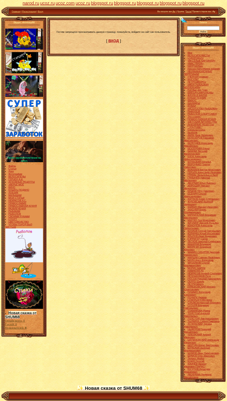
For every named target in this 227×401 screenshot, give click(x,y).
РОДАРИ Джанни (197, 297)
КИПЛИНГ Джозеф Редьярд (203, 223)
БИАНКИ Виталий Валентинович (195, 152)
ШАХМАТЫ (194, 103)
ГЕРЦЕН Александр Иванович (204, 172)
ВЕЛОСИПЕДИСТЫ (199, 55)
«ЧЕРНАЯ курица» (198, 76)
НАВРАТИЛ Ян (196, 270)
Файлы (12, 166)
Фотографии (15, 174)
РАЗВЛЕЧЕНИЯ (17, 208)
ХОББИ (192, 106)
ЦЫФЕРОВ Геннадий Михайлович (197, 330)
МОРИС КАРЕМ (196, 268)
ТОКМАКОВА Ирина (199, 310)
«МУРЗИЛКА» (195, 66)
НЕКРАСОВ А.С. (17, 200)
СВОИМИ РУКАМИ (19, 216)
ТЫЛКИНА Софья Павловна (203, 321)
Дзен (11, 171)
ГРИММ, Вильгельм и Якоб (203, 175)
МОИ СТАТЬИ (16, 198)
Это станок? (194, 116)
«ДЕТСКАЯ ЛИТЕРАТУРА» (202, 122)
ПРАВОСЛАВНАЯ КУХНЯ (22, 205)
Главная (16, 11)
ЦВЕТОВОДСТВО (18, 221)
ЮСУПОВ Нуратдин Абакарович (197, 370)
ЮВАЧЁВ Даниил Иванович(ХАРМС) (195, 365)
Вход (40, 11)
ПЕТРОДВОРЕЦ (197, 82)
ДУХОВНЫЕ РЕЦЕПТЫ (21, 182)
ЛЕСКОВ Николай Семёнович (204, 241)
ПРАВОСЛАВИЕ (17, 203)
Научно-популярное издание (204, 68)
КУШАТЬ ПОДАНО (18, 190)
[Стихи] (24, 308)
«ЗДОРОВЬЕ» (196, 58)
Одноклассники (196, 129)
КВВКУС (192, 100)
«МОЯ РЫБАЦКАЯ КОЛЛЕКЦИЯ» (196, 86)
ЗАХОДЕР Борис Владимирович (195, 211)
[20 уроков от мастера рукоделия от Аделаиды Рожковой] (24, 161)
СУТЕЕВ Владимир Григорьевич (196, 306)
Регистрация (29, 11)
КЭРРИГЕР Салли (198, 238)
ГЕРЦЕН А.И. (15, 179)
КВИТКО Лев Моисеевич (201, 220)
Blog (190, 52)
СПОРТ (12, 219)
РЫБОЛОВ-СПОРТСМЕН (202, 114)
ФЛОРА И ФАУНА (197, 95)
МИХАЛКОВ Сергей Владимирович (196, 264)
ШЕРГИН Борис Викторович (203, 345)
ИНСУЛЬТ (193, 79)
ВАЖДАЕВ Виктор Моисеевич (204, 169)
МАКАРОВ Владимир (199, 244)
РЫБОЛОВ (14, 213)
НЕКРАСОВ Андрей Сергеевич (205, 273)
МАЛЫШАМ (15, 195)
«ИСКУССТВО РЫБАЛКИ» (202, 108)
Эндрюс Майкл (196, 358)
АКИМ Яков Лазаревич (200, 135)
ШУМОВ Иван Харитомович (203, 353)
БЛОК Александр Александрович (195, 157)
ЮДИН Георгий (196, 361)
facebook (193, 132)
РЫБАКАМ (14, 211)
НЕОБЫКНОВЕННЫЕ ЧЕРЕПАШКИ (198, 72)
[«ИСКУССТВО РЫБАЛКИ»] (24, 277)
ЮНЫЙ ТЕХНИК (197, 98)
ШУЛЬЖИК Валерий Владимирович (197, 349)
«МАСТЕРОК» (196, 63)
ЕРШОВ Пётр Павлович (201, 191)
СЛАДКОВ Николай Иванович (204, 302)
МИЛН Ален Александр (200, 260)
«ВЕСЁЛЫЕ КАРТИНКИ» (201, 60)
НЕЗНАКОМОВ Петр (199, 276)
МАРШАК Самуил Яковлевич (204, 257)
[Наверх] (183, 19)
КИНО (11, 187)
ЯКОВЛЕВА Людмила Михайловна (197, 375)
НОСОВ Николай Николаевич (204, 278)
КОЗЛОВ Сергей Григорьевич (204, 231)
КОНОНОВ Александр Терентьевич (198, 227)
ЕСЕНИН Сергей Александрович (195, 195)
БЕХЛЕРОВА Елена (198, 148)
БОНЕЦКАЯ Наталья (199, 161)
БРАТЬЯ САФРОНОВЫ (200, 92)
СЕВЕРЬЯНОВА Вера (200, 300)
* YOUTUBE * (195, 127)
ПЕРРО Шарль (196, 281)
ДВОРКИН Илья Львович (202, 183)
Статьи (12, 168)
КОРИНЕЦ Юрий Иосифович (204, 233)
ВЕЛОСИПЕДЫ (17, 176)
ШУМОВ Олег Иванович (201, 355)
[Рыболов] (24, 261)
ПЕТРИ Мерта (196, 284)
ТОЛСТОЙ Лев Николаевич (203, 318)
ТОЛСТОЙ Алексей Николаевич (197, 314)
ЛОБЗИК (13, 192)
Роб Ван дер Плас (198, 90)
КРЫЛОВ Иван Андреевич (202, 236)
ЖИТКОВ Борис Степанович (204, 199)
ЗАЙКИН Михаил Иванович (203, 207)
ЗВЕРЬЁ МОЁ (16, 184)
